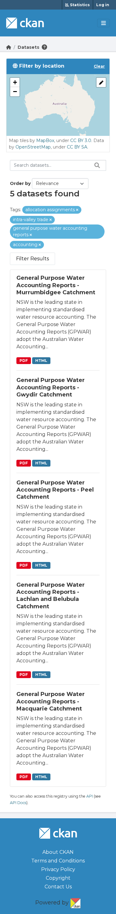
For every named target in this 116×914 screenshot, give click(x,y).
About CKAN (58, 852)
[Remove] (77, 210)
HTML (41, 360)
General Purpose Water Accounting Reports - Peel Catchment (55, 490)
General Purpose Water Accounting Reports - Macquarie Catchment (50, 701)
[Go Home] (8, 47)
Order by (20, 183)
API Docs (18, 802)
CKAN (75, 902)
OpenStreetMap (33, 147)
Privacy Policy (58, 869)
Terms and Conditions (58, 861)
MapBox (45, 140)
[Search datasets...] (95, 165)
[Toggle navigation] (103, 23)
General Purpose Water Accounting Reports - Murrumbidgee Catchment (55, 285)
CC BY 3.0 (80, 140)
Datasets (28, 47)
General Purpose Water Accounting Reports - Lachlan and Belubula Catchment (50, 595)
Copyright (58, 878)
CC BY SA (77, 147)
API (89, 796)
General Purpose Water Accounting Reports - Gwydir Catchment (50, 387)
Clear (99, 66)
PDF (23, 360)
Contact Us (58, 887)
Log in (102, 4)
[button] (14, 82)
